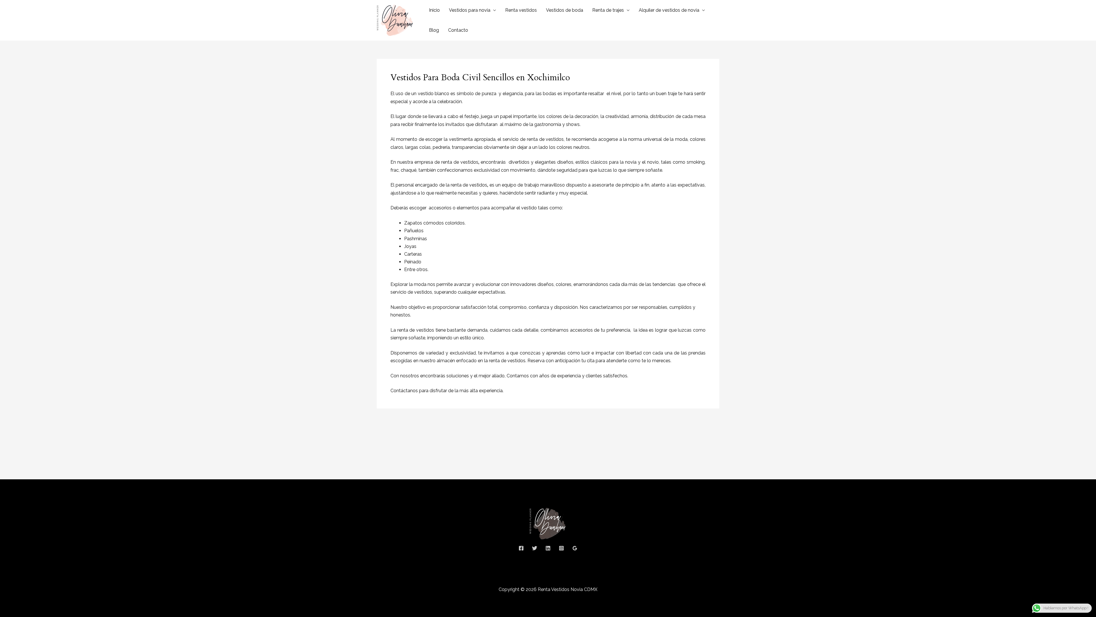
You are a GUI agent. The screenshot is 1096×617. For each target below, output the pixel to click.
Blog (434, 30)
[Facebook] (521, 548)
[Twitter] (535, 548)
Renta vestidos (521, 10)
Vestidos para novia (469, 10)
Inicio (434, 10)
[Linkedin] (548, 548)
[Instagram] (561, 548)
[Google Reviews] (575, 548)
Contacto (458, 30)
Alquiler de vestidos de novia (669, 10)
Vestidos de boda (564, 10)
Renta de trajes (608, 10)
